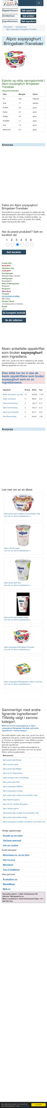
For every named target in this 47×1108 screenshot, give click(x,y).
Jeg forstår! (38, 1104)
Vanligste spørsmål (12, 840)
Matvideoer (8, 864)
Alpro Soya (6, 291)
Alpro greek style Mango (12, 760)
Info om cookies (10, 845)
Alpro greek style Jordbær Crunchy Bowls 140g (21, 813)
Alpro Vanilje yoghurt (11, 808)
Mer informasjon (25, 1106)
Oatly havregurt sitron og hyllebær (16, 777)
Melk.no (6, 888)
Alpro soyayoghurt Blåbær (13, 786)
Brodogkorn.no (10, 879)
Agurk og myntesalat (11, 412)
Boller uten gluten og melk (13, 394)
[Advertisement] (23, 170)
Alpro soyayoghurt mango (13, 791)
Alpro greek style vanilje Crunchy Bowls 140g (20, 795)
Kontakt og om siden (13, 835)
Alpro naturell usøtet (10, 764)
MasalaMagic (9, 884)
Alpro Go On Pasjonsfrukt (12, 773)
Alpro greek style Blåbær (12, 769)
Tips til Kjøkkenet (11, 869)
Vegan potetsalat (9, 399)
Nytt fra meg (9, 859)
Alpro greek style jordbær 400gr (15, 817)
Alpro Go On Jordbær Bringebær (15, 804)
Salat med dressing (10, 403)
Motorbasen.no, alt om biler (16, 854)
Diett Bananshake (9, 416)
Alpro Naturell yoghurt (11, 799)
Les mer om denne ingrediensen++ (17, 516)
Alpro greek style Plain (11, 782)
